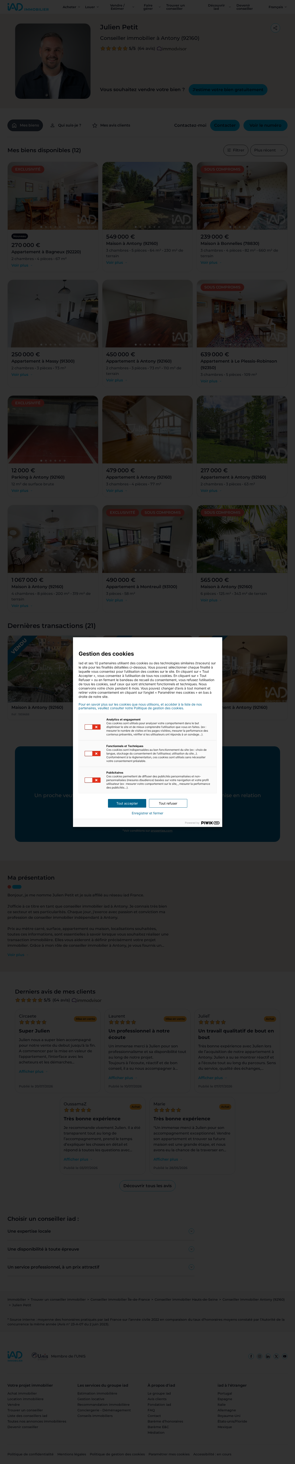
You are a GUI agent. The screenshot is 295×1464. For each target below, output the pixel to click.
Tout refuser (168, 803)
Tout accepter (127, 803)
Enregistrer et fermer (147, 813)
